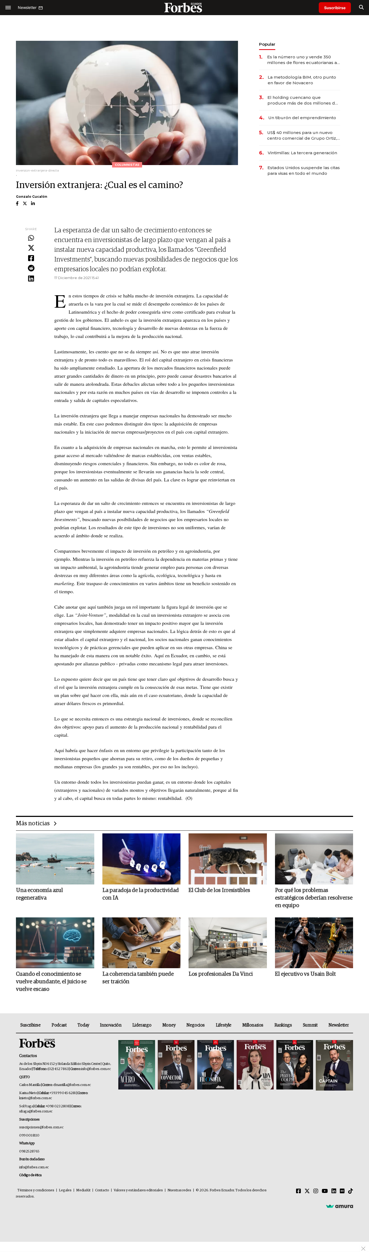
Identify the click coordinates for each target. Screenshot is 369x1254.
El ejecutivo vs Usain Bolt (305, 974)
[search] (361, 7)
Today (83, 1025)
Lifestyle (224, 1025)
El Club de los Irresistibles (219, 890)
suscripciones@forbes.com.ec (41, 1127)
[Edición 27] (294, 1065)
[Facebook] (31, 258)
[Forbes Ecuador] (184, 7)
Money (169, 1025)
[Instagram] (315, 1191)
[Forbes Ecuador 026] (333, 1065)
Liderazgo (141, 1025)
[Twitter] (31, 248)
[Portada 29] (215, 1065)
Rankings (283, 1025)
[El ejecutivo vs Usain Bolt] (314, 942)
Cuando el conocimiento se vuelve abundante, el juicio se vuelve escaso (51, 981)
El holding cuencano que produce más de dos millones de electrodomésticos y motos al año (303, 100)
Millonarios (252, 1025)
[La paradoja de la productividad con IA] (141, 858)
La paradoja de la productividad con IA (140, 894)
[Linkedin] (31, 279)
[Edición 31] (136, 1065)
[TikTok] (350, 1191)
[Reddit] (31, 268)
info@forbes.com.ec (95, 1069)
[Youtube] (325, 1191)
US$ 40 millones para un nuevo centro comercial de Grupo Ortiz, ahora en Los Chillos (302, 135)
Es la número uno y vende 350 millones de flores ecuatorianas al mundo (302, 59)
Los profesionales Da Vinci (221, 974)
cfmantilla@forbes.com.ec (72, 1085)
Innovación (110, 1025)
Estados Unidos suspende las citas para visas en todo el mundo (303, 170)
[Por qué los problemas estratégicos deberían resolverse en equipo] (314, 858)
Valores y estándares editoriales (138, 1190)
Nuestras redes (179, 1190)
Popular (267, 44)
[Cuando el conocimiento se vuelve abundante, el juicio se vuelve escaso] (55, 942)
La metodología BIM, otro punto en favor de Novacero (302, 80)
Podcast (59, 1025)
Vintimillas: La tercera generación (302, 152)
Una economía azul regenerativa (39, 894)
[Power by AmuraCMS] (339, 1206)
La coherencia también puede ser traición (138, 977)
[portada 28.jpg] (255, 1065)
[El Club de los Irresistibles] (228, 858)
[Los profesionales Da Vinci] (228, 942)
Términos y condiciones (35, 1190)
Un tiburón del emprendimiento (302, 117)
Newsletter (338, 1025)
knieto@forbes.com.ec (35, 1098)
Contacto (102, 1190)
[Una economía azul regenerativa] (55, 858)
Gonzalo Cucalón (31, 197)
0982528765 (29, 1151)
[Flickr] (342, 1191)
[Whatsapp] (31, 238)
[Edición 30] (176, 1065)
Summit (310, 1025)
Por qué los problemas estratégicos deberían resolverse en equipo (314, 898)
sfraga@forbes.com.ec (35, 1111)
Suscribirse (334, 7)
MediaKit (83, 1190)
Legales (65, 1190)
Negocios (195, 1025)
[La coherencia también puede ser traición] (141, 942)
